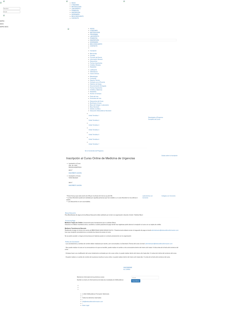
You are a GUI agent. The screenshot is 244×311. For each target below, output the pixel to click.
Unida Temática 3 (94, 125)
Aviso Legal (85, 305)
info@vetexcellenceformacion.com (92, 301)
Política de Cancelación (72, 242)
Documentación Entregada (98, 86)
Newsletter (93, 67)
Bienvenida (93, 53)
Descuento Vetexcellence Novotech (100, 111)
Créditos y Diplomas (96, 90)
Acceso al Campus (95, 93)
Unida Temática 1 (94, 115)
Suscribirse (135, 281)
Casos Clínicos (94, 73)
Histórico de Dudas (96, 84)
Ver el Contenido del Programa (94, 151)
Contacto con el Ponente (97, 82)
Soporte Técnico (95, 80)
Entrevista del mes (95, 98)
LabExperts (93, 70)
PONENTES (75, 10)
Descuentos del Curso (96, 101)
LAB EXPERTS (75, 9)
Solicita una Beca (95, 109)
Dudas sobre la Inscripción (170, 155)
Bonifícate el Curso (96, 103)
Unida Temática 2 (94, 120)
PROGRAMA (94, 34)
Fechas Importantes (96, 63)
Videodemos (94, 72)
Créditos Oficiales (95, 65)
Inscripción (93, 51)
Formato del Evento (96, 57)
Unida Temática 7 (94, 144)
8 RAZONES (75, 5)
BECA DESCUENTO (77, 16)
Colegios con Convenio (168, 196)
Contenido (93, 78)
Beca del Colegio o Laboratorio (99, 105)
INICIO (73, 3)
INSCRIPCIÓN (75, 12)
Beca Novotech (94, 107)
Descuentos (93, 61)
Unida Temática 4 (94, 130)
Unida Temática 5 (94, 134)
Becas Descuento (70, 213)
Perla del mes (94, 96)
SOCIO (92, 29)
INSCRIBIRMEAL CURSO (127, 268)
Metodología (94, 76)
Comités (92, 55)
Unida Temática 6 (94, 139)
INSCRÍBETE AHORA (75, 173)
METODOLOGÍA (76, 7)
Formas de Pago (70, 221)
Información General (96, 59)
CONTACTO (75, 18)
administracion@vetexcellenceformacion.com (165, 230)
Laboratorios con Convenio (147, 197)
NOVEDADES (75, 14)
